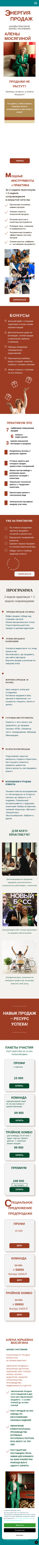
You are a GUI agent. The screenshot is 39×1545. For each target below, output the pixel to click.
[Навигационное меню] (35, 3)
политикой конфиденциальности (13, 1520)
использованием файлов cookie (24, 1518)
